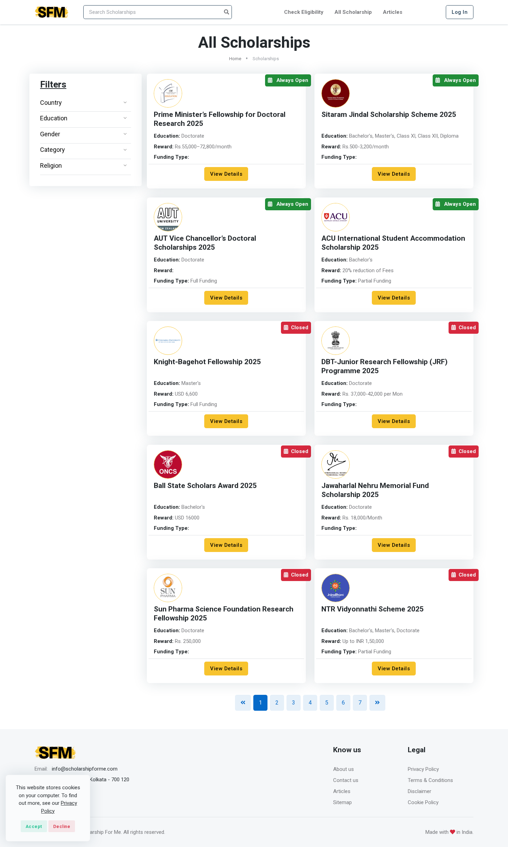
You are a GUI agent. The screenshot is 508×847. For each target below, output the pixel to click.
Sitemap (342, 802)
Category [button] (52, 149)
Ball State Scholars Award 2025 (205, 485)
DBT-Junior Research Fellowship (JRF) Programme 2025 (384, 366)
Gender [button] (50, 134)
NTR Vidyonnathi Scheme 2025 (372, 609)
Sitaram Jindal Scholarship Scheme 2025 (388, 114)
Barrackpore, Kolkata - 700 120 (94, 779)
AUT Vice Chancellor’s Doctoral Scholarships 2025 (205, 243)
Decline (61, 826)
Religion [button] (51, 165)
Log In (460, 12)
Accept (34, 826)
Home (235, 58)
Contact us (345, 780)
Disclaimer (419, 791)
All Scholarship (353, 12)
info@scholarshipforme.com (84, 769)
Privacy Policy (423, 769)
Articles (392, 12)
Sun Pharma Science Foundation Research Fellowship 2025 (223, 614)
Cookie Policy (423, 802)
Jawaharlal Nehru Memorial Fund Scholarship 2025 (375, 490)
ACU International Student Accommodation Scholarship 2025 (393, 243)
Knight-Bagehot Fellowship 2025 (207, 362)
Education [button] (53, 118)
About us (343, 769)
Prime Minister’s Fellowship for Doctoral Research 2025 (219, 119)
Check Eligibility (303, 12)
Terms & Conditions (430, 780)
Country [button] (51, 102)
